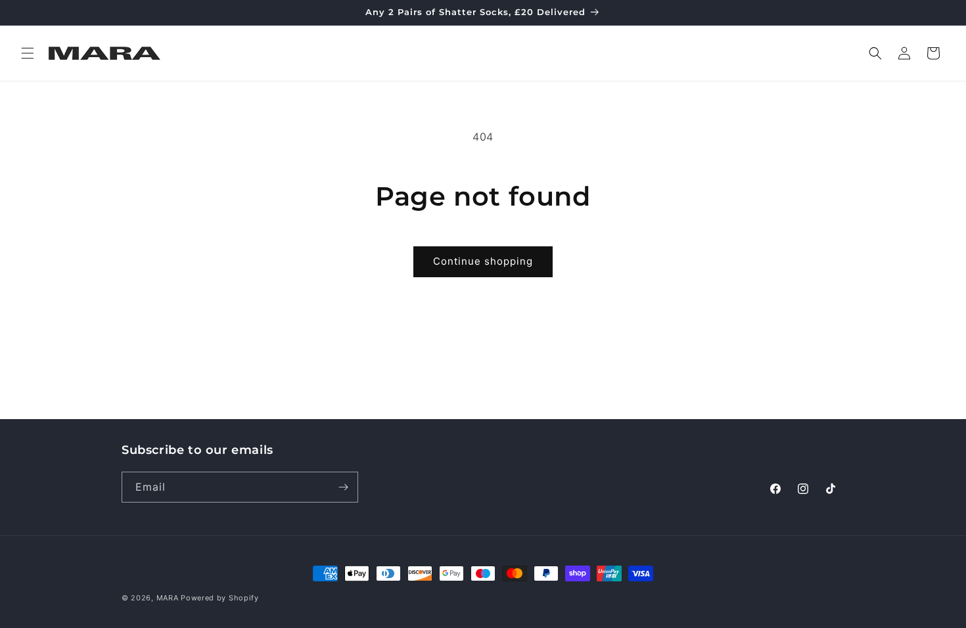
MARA (167, 597)
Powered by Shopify (220, 597)
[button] (27, 53)
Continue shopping (483, 261)
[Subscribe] (343, 487)
